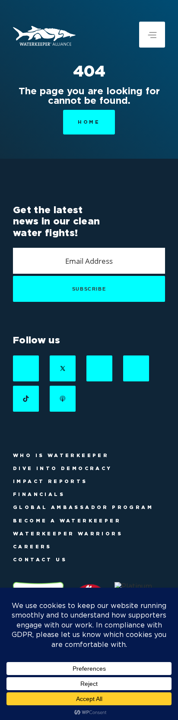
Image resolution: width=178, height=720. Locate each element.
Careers (32, 546)
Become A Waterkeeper (67, 520)
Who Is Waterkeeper (61, 455)
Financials (39, 494)
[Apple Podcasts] (63, 399)
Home (89, 122)
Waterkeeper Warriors (68, 533)
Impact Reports (50, 481)
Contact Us (40, 559)
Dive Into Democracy (62, 468)
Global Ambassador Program (83, 507)
